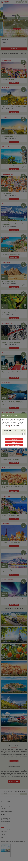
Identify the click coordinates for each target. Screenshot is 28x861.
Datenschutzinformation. (8, 427)
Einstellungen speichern (14, 445)
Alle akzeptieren (14, 439)
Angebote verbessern (8, 433)
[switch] (23, 434)
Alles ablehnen (14, 442)
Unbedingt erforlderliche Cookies (10, 430)
